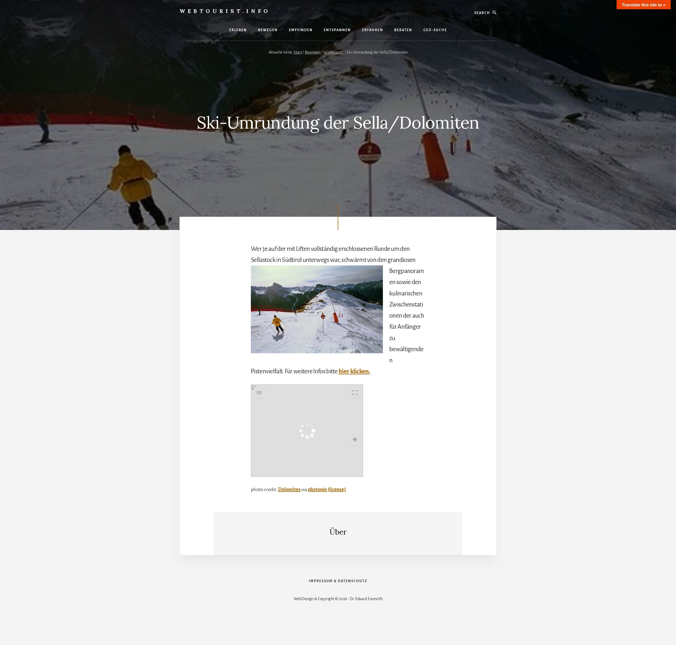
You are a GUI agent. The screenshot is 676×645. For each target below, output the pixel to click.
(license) (337, 489)
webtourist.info (225, 11)
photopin (317, 489)
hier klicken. (354, 371)
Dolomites (289, 489)
